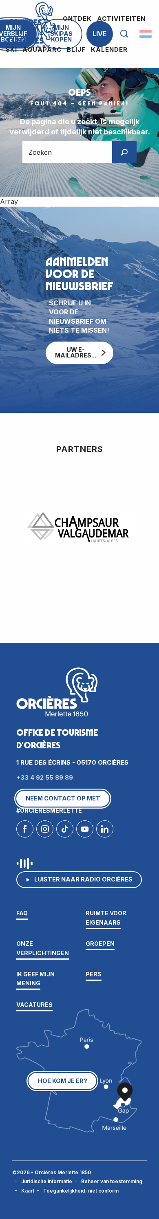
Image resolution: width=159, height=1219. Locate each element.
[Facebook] (24, 831)
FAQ (22, 913)
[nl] (146, 34)
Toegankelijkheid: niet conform (81, 1191)
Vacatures (34, 1004)
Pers (94, 974)
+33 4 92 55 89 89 (44, 777)
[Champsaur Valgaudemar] (79, 527)
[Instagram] (44, 831)
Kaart (27, 1191)
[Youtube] (84, 831)
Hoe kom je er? (62, 1080)
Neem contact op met (63, 798)
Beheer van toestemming (111, 1181)
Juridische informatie (46, 1181)
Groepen (100, 943)
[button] (124, 34)
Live (100, 34)
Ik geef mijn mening (35, 979)
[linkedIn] (104, 831)
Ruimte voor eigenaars (106, 917)
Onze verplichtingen (42, 948)
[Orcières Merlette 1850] (31, 34)
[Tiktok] (64, 831)
